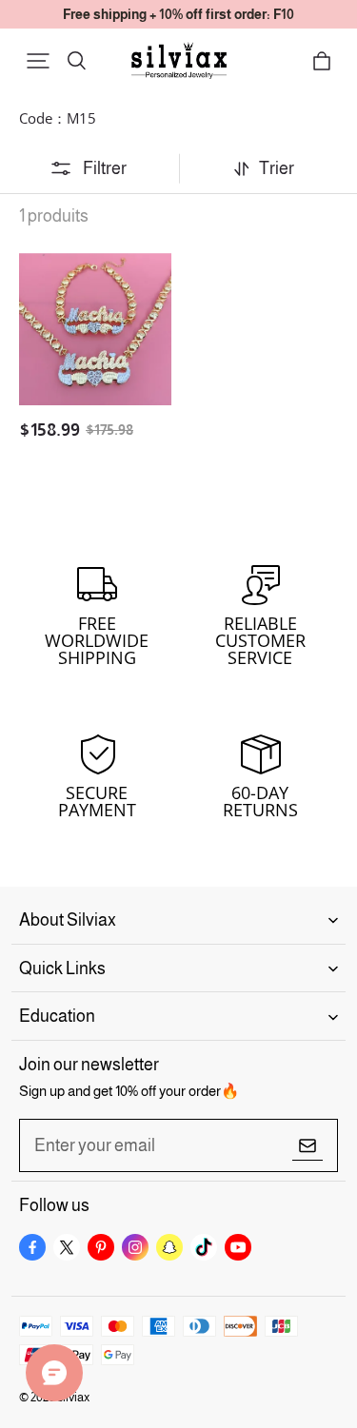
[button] (38, 61)
